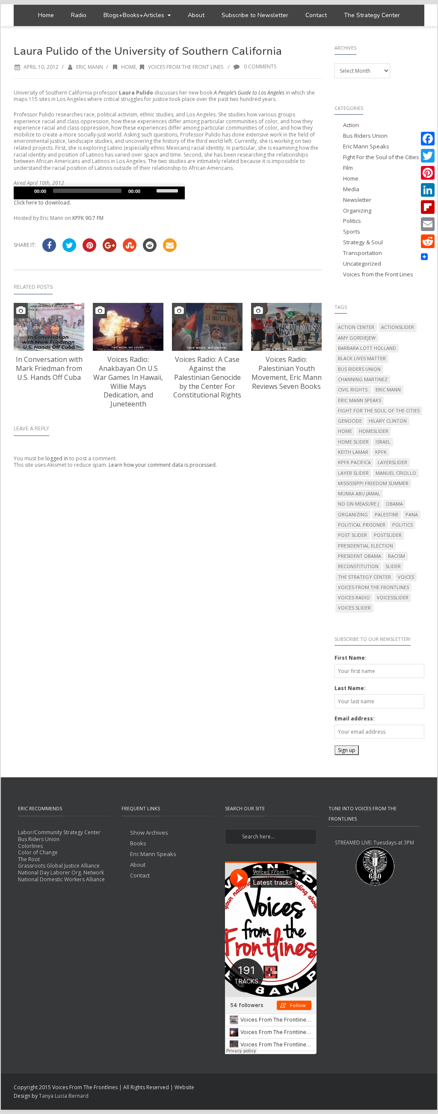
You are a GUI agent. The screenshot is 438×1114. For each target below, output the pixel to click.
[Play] (25, 191)
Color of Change (38, 852)
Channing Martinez (363, 379)
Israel (383, 441)
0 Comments (259, 66)
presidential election (365, 545)
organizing (353, 514)
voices (406, 577)
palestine (387, 514)
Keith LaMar (353, 452)
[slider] (169, 190)
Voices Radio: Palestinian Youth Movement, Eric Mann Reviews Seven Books (287, 373)
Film (348, 168)
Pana (411, 514)
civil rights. (353, 389)
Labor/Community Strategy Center (59, 832)
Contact (316, 15)
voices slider (354, 607)
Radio (78, 15)
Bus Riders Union (365, 135)
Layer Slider (353, 473)
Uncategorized (362, 263)
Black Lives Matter (362, 358)
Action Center (356, 327)
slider (393, 566)
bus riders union (359, 369)
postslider (388, 535)
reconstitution (358, 566)
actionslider (397, 327)
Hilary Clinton (388, 421)
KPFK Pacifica (354, 462)
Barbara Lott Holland (367, 348)
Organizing (357, 210)
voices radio (354, 597)
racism (396, 556)
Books (138, 843)
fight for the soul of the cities (379, 410)
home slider (353, 441)
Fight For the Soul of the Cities (381, 157)
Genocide (350, 421)
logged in (56, 458)
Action (351, 125)
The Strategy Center (372, 15)
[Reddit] (427, 241)
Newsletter (357, 200)
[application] (99, 193)
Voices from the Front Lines (185, 67)
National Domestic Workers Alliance (61, 879)
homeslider (373, 431)
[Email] (427, 224)
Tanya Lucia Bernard (64, 1095)
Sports (351, 231)
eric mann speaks (359, 400)
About (196, 15)
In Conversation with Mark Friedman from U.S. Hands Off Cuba (49, 368)
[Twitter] (427, 155)
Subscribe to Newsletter (255, 15)
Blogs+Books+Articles (134, 15)
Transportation (362, 253)
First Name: (350, 657)
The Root (29, 859)
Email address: (354, 718)
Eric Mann (89, 67)
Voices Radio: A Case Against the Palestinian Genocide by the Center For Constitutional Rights (207, 377)
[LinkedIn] (427, 190)
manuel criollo (396, 473)
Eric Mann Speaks (366, 146)
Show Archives (149, 832)
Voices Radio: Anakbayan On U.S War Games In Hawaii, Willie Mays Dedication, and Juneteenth (128, 382)
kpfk (381, 452)
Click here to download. (42, 202)
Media (351, 189)
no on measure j (358, 504)
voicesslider (392, 597)
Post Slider (352, 535)
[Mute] (149, 191)
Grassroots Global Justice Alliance (59, 865)
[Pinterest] (427, 172)
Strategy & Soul (363, 242)
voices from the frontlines (373, 587)
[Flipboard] (427, 207)
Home (46, 15)
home (345, 431)
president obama (359, 556)
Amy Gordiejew (357, 338)
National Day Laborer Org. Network (61, 872)
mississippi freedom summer (373, 483)
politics (402, 524)
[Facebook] (427, 138)
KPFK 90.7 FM (88, 218)
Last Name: (350, 688)
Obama (394, 504)
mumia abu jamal (359, 493)
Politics (352, 221)
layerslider (392, 462)
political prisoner (361, 524)
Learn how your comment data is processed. (163, 464)
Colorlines (30, 846)
